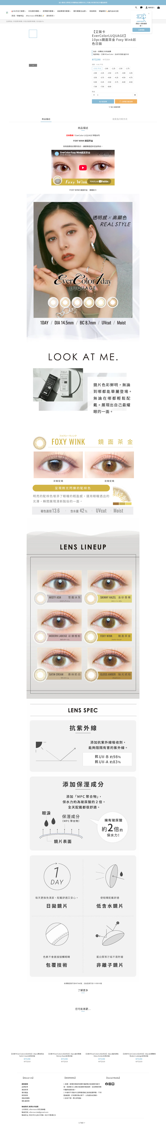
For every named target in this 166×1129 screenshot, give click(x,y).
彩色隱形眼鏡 (33, 11)
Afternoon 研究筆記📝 (35, 15)
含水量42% (40, 21)
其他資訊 (49, 15)
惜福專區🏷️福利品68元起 (109, 11)
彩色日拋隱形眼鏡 (29, 21)
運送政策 (25, 1089)
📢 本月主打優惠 (18, 11)
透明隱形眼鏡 (48, 11)
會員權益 (25, 1092)
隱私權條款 (26, 1101)
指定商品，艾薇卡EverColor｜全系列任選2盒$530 (111, 54)
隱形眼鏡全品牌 (79, 11)
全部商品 (9, 21)
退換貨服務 (26, 1098)
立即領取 (141, 30)
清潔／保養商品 (17, 15)
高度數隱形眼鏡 (63, 11)
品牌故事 (25, 1087)
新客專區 (93, 11)
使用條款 (25, 1095)
